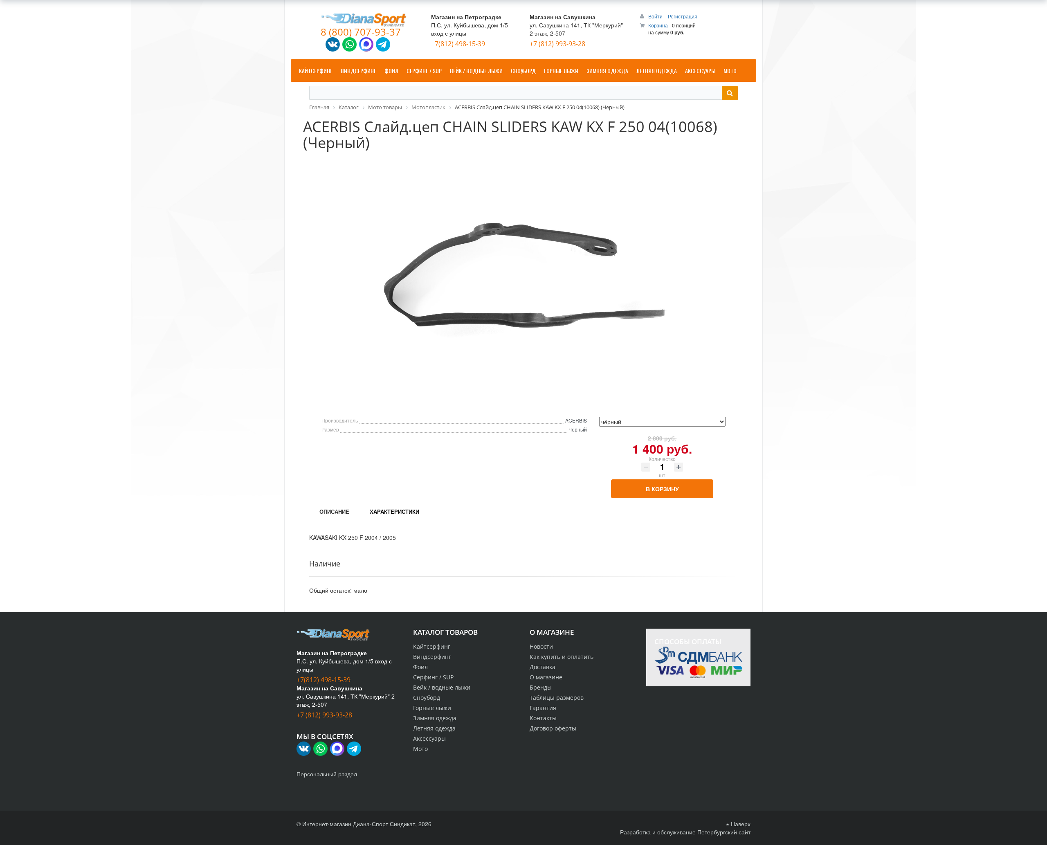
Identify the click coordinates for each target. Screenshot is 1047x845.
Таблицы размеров (557, 697)
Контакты (543, 718)
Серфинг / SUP (433, 677)
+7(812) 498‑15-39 (458, 43)
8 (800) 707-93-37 (361, 31)
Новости (541, 646)
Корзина (658, 25)
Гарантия (543, 708)
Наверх (739, 824)
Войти (656, 16)
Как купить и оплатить (561, 657)
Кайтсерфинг (431, 646)
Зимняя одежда (434, 718)
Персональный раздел (327, 774)
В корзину (662, 489)
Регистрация (682, 16)
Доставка (542, 667)
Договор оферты (553, 728)
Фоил (420, 667)
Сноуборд (426, 697)
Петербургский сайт (723, 832)
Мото (420, 749)
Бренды (541, 687)
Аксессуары (429, 738)
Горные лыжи (432, 708)
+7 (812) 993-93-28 (557, 43)
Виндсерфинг (432, 657)
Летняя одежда (434, 728)
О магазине (546, 677)
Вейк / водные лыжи (441, 687)
